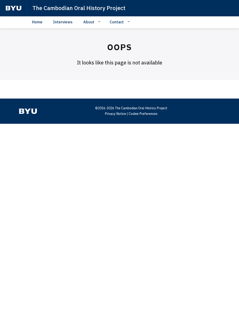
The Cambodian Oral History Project (78, 8)
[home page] (13, 8)
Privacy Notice (115, 114)
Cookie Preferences (143, 114)
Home (37, 22)
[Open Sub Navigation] (100, 22)
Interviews (63, 22)
